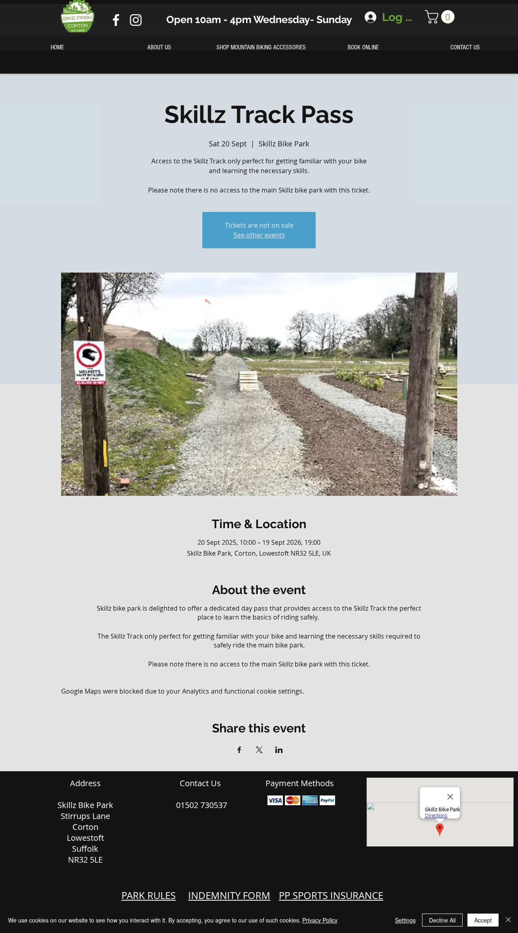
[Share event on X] (259, 750)
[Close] (508, 920)
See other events (259, 235)
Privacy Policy (320, 920)
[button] (441, 16)
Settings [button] (405, 920)
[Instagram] (136, 20)
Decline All (442, 920)
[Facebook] (116, 20)
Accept (483, 920)
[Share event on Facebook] (239, 750)
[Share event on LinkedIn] (279, 750)
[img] (275, 800)
